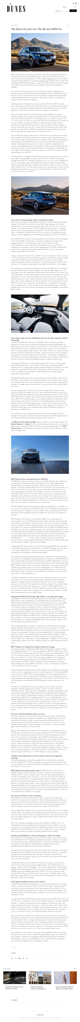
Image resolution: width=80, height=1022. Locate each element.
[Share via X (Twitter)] (15, 958)
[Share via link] (23, 958)
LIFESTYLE (13, 953)
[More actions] (68, 25)
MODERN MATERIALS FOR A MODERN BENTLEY (14, 988)
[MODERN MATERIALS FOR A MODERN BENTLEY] (14, 977)
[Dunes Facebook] (73, 3)
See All (75, 968)
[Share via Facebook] (12, 958)
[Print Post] (27, 958)
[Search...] (75, 7)
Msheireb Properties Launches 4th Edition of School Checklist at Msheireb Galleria (40, 988)
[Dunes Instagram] (76, 3)
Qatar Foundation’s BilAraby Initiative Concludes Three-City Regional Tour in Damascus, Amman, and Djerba (64, 988)
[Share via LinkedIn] (19, 958)
